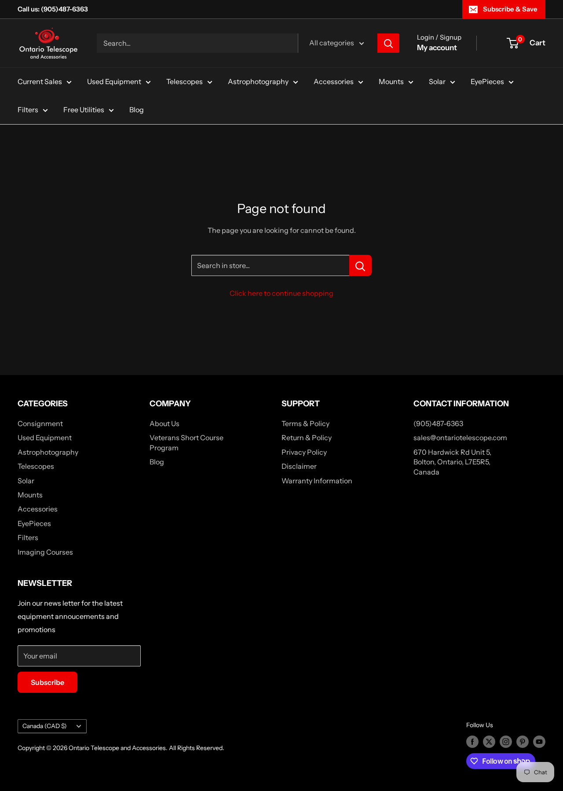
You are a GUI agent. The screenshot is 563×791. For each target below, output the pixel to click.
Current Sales (40, 81)
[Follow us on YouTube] (539, 742)
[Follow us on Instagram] (506, 742)
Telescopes (184, 81)
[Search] (388, 43)
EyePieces (487, 81)
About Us (164, 423)
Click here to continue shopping (281, 293)
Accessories (334, 81)
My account (437, 47)
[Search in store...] (360, 265)
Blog (136, 109)
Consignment (40, 423)
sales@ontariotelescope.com (460, 437)
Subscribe (47, 682)
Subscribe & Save (510, 9)
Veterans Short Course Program (186, 442)
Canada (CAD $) (44, 725)
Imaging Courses (45, 552)
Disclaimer (299, 466)
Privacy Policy (304, 452)
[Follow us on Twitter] (489, 742)
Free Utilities (83, 109)
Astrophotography (258, 81)
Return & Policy (307, 437)
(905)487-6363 (438, 423)
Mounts (391, 81)
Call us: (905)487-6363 (53, 9)
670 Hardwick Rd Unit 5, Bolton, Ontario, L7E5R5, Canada (452, 462)
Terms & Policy (305, 423)
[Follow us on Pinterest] (522, 742)
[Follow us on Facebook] (472, 742)
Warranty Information (317, 480)
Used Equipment (114, 81)
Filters (28, 109)
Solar (437, 81)
